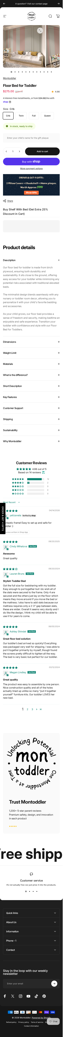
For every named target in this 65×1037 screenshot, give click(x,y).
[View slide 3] (33, 891)
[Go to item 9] (40, 72)
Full (34, 115)
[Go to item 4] (22, 72)
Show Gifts (31, 192)
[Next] (58, 3)
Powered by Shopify (41, 1017)
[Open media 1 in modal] (40, 31)
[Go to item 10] (44, 72)
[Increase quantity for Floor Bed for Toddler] (19, 151)
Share (10, 201)
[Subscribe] (54, 984)
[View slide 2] (29, 891)
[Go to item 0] (11, 72)
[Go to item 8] (37, 72)
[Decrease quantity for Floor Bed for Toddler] (6, 151)
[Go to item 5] (26, 72)
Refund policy (11, 1022)
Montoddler (9, 78)
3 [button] (32, 709)
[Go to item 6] (29, 72)
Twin (21, 115)
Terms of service (37, 1022)
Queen (47, 115)
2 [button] (27, 709)
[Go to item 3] (19, 72)
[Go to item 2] (15, 72)
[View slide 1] (26, 891)
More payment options (31, 168)
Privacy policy (23, 1022)
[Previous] (4, 3)
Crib (8, 115)
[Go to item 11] (48, 72)
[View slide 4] (37, 891)
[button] (18, 479)
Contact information (31, 1026)
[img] (10, 510)
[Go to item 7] (33, 72)
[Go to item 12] (51, 72)
